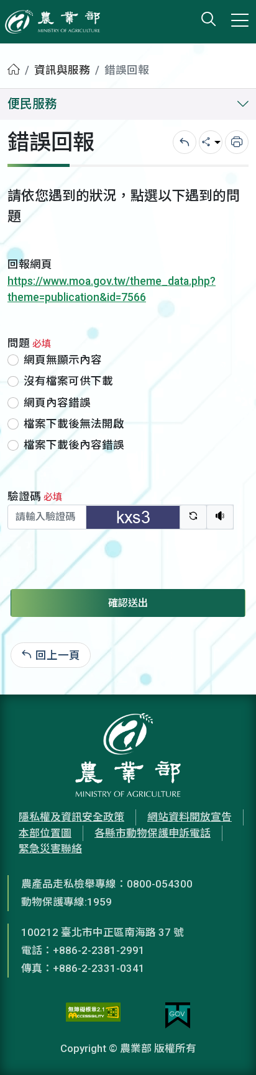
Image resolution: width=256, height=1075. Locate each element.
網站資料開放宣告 (189, 817)
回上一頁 (57, 655)
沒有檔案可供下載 (68, 381)
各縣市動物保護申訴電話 (152, 833)
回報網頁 (29, 264)
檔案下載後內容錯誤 (74, 445)
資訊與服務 (62, 70)
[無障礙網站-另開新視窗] (93, 1015)
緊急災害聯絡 (50, 848)
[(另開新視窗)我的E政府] (177, 1015)
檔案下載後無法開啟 (74, 424)
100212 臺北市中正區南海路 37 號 (102, 932)
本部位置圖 (45, 833)
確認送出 (128, 603)
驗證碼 (34, 496)
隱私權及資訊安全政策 (71, 817)
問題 (29, 343)
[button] (228, 1047)
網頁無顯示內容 (63, 360)
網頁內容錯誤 (57, 403)
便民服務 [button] (32, 104)
